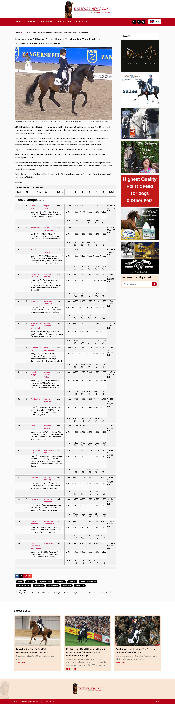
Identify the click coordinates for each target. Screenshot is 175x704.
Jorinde (47, 477)
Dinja (46, 206)
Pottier (47, 277)
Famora (34, 499)
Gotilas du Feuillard (35, 275)
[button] (17, 576)
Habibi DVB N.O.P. (35, 451)
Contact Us (82, 21)
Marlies (47, 450)
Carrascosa (49, 350)
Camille (47, 372)
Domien (47, 323)
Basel (20, 582)
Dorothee (48, 301)
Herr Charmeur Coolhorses (36, 545)
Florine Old (35, 399)
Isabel (46, 543)
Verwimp (47, 480)
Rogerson (48, 502)
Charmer (35, 477)
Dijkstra (47, 428)
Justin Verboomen (88, 582)
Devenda (47, 426)
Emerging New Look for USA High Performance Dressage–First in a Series (34, 650)
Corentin (47, 274)
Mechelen (39, 585)
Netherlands (53, 585)
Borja (46, 348)
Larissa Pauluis (24, 585)
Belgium (30, 582)
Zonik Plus (35, 228)
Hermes (72, 582)
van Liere (48, 207)
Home (19, 21)
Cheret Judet (47, 375)
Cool (51, 543)
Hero (33, 426)
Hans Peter (48, 521)
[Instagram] (143, 22)
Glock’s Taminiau (35, 522)
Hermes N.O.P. (34, 207)
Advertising (47, 21)
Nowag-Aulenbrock (49, 402)
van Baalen (49, 451)
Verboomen (49, 230)
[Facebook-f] (139, 22)
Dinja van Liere (45, 582)
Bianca (47, 399)
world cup (67, 585)
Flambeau (35, 250)
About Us (31, 21)
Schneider (48, 303)
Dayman (34, 301)
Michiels (47, 326)
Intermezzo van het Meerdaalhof (36, 325)
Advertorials (64, 21)
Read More (21, 663)
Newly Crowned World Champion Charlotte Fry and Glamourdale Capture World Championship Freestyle (86, 651)
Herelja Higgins (34, 373)
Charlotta (48, 499)
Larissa (47, 250)
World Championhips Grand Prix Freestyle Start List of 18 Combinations (135, 650)
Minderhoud (49, 524)
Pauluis (47, 252)
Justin (46, 228)
